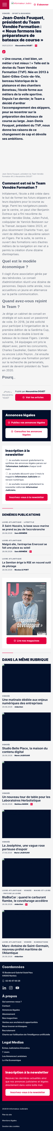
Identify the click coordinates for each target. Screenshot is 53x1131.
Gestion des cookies (10, 1126)
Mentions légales (9, 1120)
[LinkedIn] (4, 988)
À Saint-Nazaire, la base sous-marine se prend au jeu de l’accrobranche (25, 527)
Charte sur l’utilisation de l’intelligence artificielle (26, 1034)
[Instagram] (11, 988)
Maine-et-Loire (42, 890)
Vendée (6, 13)
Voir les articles (35, 397)
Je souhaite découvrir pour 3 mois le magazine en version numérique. (24, 476)
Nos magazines (9, 1018)
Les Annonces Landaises (14, 1056)
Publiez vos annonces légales (28, 422)
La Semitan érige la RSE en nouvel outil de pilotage (26, 564)
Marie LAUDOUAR (22, 755)
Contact (6, 1006)
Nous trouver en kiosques (14, 1026)
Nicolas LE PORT (22, 570)
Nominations (41, 942)
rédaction (19, 707)
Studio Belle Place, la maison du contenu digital (25, 750)
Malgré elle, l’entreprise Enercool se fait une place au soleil (24, 546)
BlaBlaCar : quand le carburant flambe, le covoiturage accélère (25, 898)
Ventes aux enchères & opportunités (20, 1022)
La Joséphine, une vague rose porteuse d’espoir (23, 847)
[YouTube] (17, 988)
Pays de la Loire (12, 893)
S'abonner (43, 4)
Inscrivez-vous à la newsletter (26, 497)
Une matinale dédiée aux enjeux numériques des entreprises (25, 701)
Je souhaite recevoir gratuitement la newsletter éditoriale (24, 487)
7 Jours (5, 1052)
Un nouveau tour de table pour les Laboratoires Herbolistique (26, 798)
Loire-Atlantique (11, 522)
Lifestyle (29, 522)
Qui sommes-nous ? (12, 1001)
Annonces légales (11, 1010)
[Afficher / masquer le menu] (4, 4)
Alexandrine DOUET (23, 45)
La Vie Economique (11, 1060)
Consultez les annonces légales (28, 433)
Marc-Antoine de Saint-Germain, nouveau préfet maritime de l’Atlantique (25, 949)
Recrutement (8, 1030)
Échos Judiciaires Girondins (16, 1048)
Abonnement (8, 1014)
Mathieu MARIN (21, 804)
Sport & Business (21, 13)
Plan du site (7, 1114)
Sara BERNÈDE (21, 533)
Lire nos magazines (28, 640)
